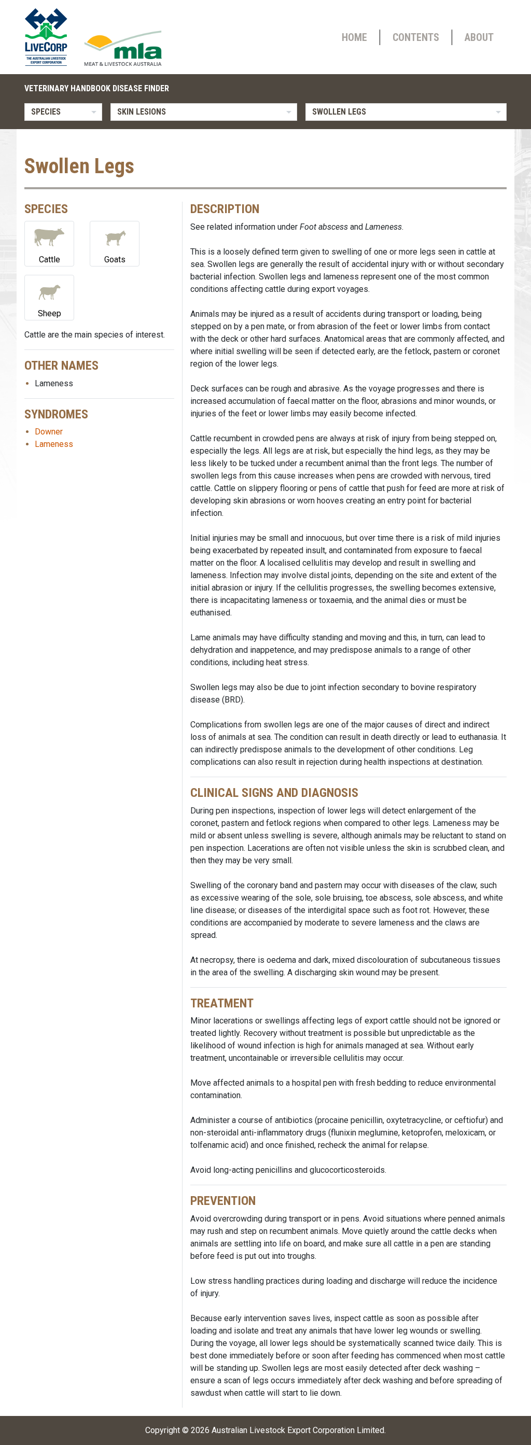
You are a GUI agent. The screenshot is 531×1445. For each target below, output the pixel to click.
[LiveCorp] (50, 37)
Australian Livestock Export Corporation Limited (298, 1430)
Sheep (49, 313)
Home (354, 37)
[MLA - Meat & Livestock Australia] (123, 48)
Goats (114, 259)
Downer (49, 432)
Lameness (54, 444)
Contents (416, 37)
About (479, 37)
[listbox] (63, 112)
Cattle (49, 259)
